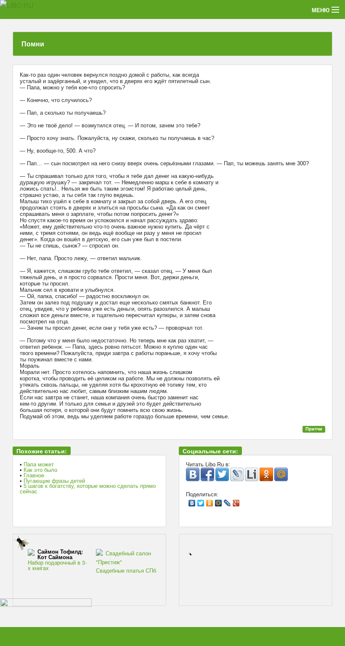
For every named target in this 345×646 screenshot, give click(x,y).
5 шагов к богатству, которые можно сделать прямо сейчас (88, 489)
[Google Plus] (236, 501)
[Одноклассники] (209, 501)
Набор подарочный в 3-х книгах (57, 560)
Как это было (40, 470)
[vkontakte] (192, 474)
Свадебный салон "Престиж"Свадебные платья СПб (126, 561)
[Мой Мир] (218, 501)
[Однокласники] (266, 474)
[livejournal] (237, 474)
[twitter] (222, 474)
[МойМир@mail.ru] (281, 474)
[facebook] (207, 474)
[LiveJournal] (227, 501)
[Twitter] (200, 501)
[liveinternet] (251, 474)
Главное (34, 475)
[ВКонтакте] (192, 501)
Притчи (313, 428)
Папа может (39, 464)
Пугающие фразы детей (54, 481)
